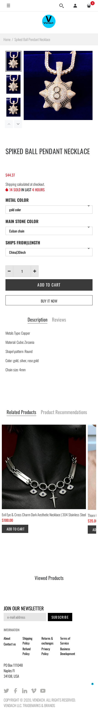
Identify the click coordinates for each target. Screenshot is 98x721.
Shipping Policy (27, 640)
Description (37, 320)
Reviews (59, 320)
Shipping (10, 184)
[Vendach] (49, 22)
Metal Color (17, 200)
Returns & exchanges (47, 640)
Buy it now (49, 301)
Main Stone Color (22, 221)
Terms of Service (65, 640)
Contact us (10, 644)
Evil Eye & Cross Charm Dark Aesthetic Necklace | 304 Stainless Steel (44, 514)
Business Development (67, 651)
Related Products (21, 412)
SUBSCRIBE (60, 617)
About (7, 638)
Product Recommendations (64, 412)
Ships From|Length (22, 243)
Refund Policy (27, 651)
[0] (89, 5)
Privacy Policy (45, 651)
